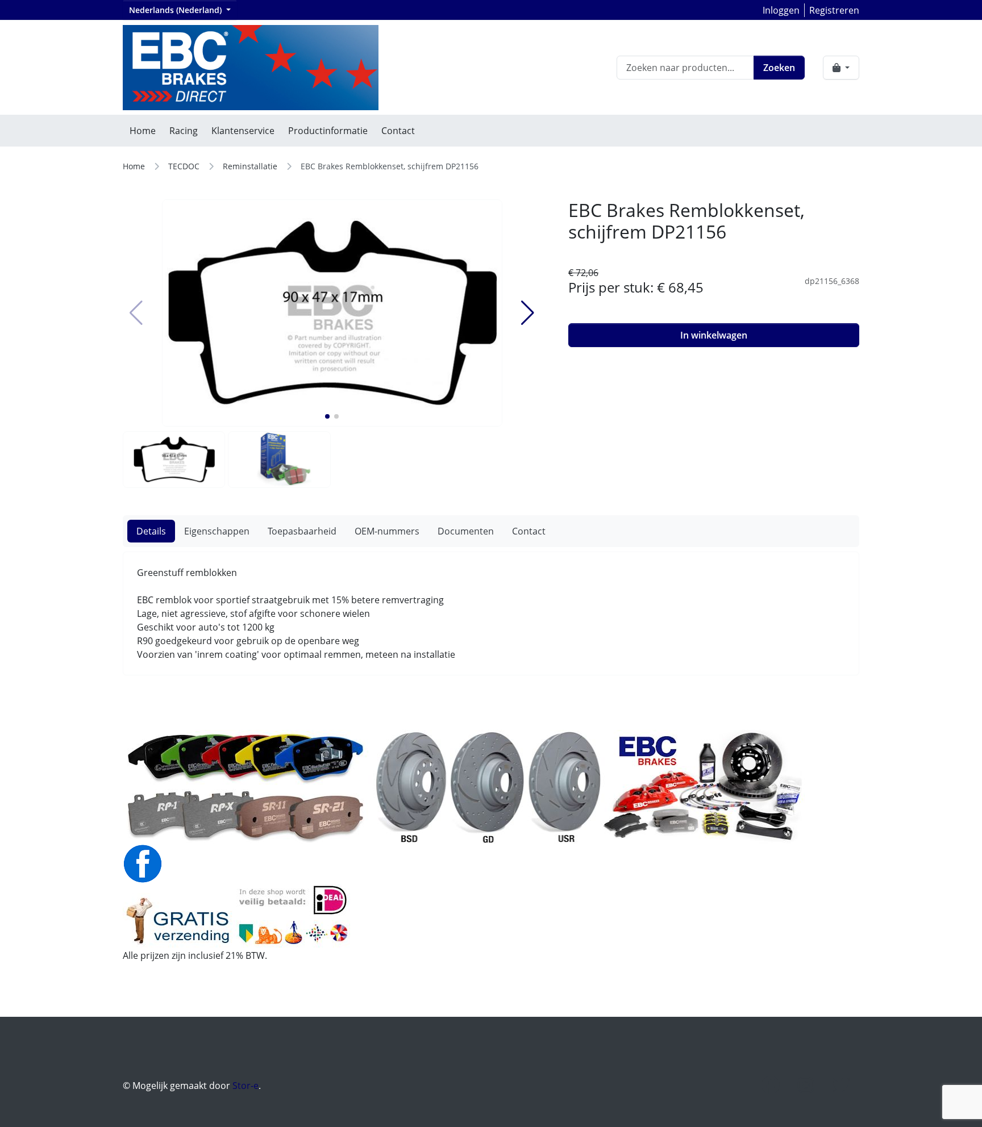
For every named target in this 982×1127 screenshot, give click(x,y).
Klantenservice (242, 130)
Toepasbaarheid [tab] (302, 531)
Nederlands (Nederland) (176, 10)
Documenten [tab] (466, 531)
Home (143, 130)
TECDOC (183, 166)
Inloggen (781, 10)
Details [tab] (151, 531)
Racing (183, 130)
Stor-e (245, 1085)
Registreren (834, 10)
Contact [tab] (529, 531)
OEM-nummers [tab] (387, 531)
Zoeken (779, 67)
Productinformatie (328, 130)
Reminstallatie (250, 166)
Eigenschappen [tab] (216, 531)
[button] (327, 416)
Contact (398, 130)
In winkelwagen (713, 335)
